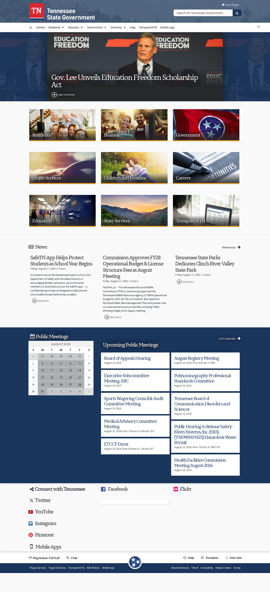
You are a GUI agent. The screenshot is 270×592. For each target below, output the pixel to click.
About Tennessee (180, 567)
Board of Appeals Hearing (127, 358)
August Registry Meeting (196, 358)
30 (70, 356)
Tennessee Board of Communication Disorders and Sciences (202, 404)
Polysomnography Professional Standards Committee (202, 378)
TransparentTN (148, 27)
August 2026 (61, 344)
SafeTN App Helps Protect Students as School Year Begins (61, 260)
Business (74, 27)
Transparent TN (76, 567)
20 (70, 377)
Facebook (117, 489)
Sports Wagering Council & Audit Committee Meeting (133, 401)
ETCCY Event (116, 444)
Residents (54, 27)
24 (42, 384)
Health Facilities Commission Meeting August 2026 (200, 463)
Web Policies (93, 567)
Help (132, 27)
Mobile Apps (48, 547)
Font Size (235, 558)
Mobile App (167, 27)
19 (61, 377)
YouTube (44, 511)
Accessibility (207, 567)
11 (51, 370)
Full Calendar (228, 338)
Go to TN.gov (232, 5)
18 (51, 377)
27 (42, 356)
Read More (43, 301)
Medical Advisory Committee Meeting (130, 424)
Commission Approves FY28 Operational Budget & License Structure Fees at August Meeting (133, 266)
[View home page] (37, 11)
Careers (40, 27)
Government (95, 27)
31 (79, 356)
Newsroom (229, 247)
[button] (63, 27)
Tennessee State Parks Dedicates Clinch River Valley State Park (204, 263)
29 (61, 356)
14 (79, 370)
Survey (237, 567)
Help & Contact (223, 567)
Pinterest (44, 534)
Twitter (43, 500)
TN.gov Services (37, 567)
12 (61, 370)
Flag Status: (46, 557)
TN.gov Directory (57, 567)
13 (70, 370)
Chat (73, 558)
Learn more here (66, 94)
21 (79, 377)
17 (42, 377)
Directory (116, 27)
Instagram (45, 523)
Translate (211, 558)
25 (51, 384)
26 (61, 384)
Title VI (194, 567)
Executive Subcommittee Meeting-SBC (126, 378)
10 (42, 370)
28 (51, 356)
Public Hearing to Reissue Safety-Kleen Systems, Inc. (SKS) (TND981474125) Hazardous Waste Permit (205, 434)
